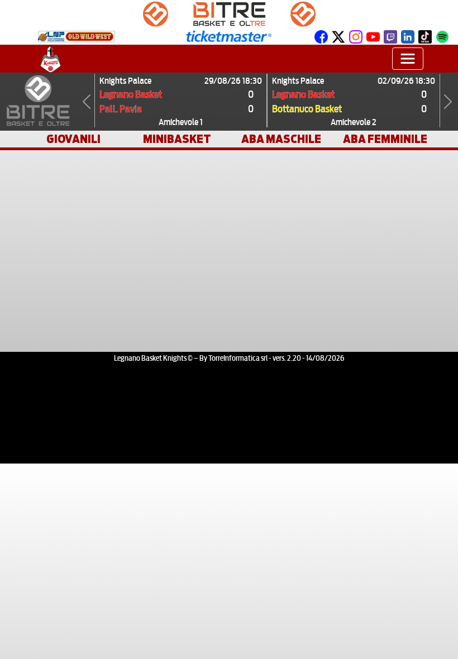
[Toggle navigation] (407, 58)
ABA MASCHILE (281, 139)
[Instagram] (356, 36)
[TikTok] (425, 36)
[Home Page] (50, 59)
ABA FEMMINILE (385, 139)
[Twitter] (338, 36)
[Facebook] (321, 36)
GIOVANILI (73, 139)
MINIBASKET (177, 139)
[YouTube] (373, 36)
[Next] (448, 102)
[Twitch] (390, 36)
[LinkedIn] (408, 36)
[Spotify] (442, 36)
